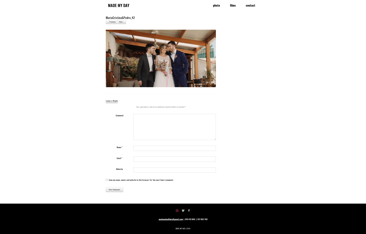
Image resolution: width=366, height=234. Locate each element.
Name (120, 147)
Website (119, 169)
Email (119, 158)
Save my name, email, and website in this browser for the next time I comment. (141, 180)
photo (216, 5)
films (233, 5)
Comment (120, 115)
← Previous (111, 22)
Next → (122, 22)
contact (250, 5)
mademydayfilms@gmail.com (171, 219)
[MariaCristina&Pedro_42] (161, 86)
